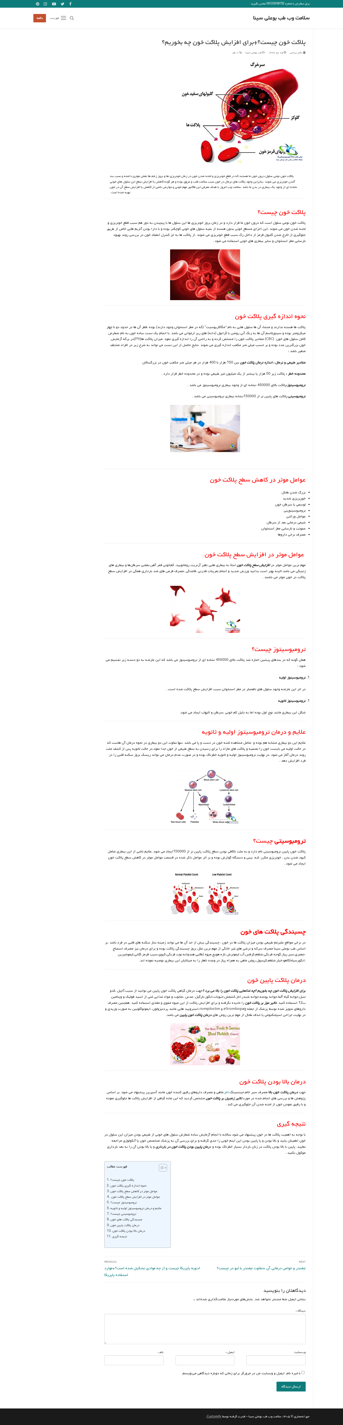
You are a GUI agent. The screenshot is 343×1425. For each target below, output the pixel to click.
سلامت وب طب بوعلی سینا (281, 18)
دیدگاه (301, 1310)
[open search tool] (72, 18)
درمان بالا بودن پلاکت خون (128, 1230)
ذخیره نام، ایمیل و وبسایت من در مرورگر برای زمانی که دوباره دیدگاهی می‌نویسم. (241, 1373)
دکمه (40, 18)
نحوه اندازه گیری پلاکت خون (128, 1185)
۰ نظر (235, 53)
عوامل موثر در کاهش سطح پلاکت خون (133, 1191)
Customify (214, 1416)
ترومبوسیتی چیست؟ (123, 1213)
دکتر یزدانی (296, 53)
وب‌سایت (300, 1352)
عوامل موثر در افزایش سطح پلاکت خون (135, 1196)
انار (226, 1092)
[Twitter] (62, 3)
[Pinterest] (37, 3)
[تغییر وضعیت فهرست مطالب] (160, 1168)
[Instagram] (45, 3)
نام (161, 1352)
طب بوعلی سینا (253, 53)
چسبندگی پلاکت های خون (126, 1219)
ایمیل (230, 1352)
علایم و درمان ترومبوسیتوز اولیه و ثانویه (135, 1208)
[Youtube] (54, 3)
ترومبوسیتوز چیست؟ (123, 1202)
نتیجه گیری (119, 1236)
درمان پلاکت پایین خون (124, 1225)
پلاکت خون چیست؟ (122, 1179)
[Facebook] (70, 3)
